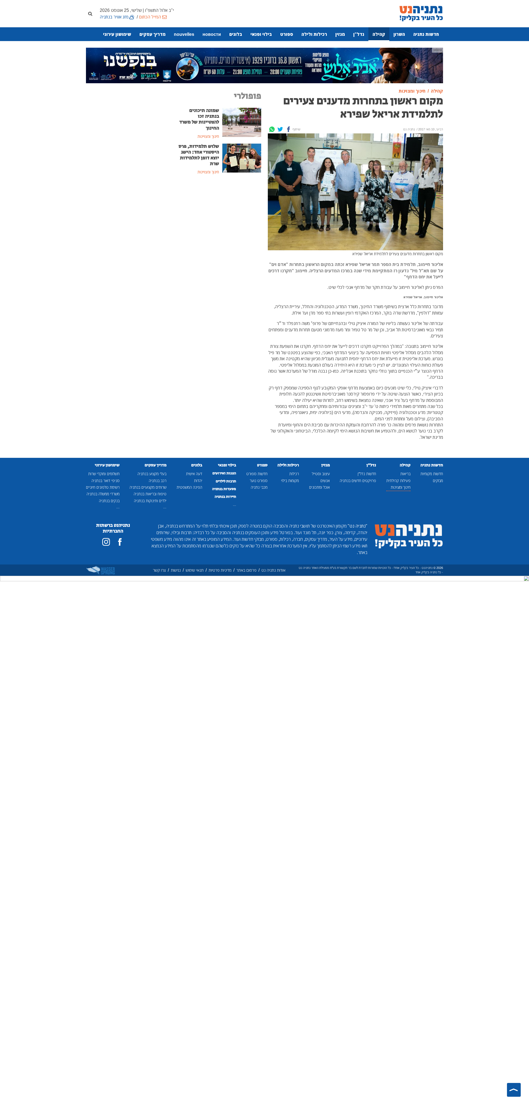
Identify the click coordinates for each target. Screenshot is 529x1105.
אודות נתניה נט (273, 570)
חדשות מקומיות (431, 473)
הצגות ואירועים (224, 473)
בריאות (405, 473)
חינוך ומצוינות (401, 487)
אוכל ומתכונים (319, 487)
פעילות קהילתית (398, 480)
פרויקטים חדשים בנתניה (358, 480)
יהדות (198, 480)
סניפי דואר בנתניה (105, 480)
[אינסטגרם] (106, 541)
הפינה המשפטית (189, 487)
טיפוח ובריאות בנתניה (150, 493)
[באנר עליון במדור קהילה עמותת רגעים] (264, 65)
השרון (399, 34)
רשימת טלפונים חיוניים (103, 487)
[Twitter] (280, 129)
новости (212, 34)
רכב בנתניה (157, 480)
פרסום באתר (246, 570)
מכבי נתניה (259, 487)
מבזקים (438, 480)
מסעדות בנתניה (224, 489)
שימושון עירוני (117, 34)
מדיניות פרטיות (220, 570)
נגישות (176, 570)
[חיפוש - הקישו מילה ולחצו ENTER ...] (90, 13)
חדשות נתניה (426, 34)
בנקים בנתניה (109, 500)
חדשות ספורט (257, 473)
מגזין (340, 34)
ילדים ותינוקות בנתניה (150, 500)
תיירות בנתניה (225, 496)
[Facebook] (288, 129)
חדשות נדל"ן (367, 473)
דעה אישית (194, 473)
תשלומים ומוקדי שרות (104, 473)
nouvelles (184, 34)
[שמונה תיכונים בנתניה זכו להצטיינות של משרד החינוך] (241, 122)
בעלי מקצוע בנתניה (151, 473)
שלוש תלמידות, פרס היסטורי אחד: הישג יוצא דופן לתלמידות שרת (199, 155)
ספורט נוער (259, 480)
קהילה (379, 34)
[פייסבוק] (119, 541)
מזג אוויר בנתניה (114, 17)
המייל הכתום (150, 17)
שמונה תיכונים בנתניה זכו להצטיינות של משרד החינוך (199, 119)
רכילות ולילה (314, 34)
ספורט (286, 34)
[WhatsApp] (272, 129)
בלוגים (235, 34)
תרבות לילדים (226, 481)
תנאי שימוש (195, 570)
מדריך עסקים (152, 34)
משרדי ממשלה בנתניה (103, 493)
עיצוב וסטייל (321, 473)
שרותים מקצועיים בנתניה (147, 487)
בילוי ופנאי (261, 34)
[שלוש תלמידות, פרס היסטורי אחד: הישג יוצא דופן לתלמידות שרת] (241, 158)
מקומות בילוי (290, 480)
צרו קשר (159, 570)
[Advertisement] (219, 220)
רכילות (294, 473)
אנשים (325, 480)
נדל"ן (358, 34)
